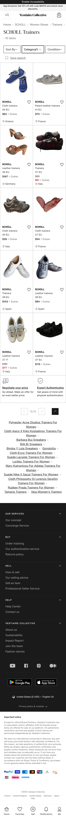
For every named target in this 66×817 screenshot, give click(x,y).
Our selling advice (16, 578)
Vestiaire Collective (20, 623)
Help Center (13, 606)
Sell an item (12, 583)
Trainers (57, 24)
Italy (33, 798)
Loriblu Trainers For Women (31, 461)
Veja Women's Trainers (46, 492)
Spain (56, 796)
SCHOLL (20, 24)
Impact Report (14, 640)
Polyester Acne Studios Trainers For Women (33, 424)
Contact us (12, 612)
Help (8, 600)
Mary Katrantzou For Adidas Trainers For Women (33, 468)
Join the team (14, 646)
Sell (8, 565)
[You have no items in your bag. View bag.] (59, 15)
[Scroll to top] (55, 411)
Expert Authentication (51, 388)
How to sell (12, 572)
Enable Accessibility (33, 2)
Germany (48, 796)
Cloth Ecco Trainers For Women (31, 453)
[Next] (41, 411)
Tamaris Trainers (15, 492)
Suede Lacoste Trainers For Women (31, 457)
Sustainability (14, 635)
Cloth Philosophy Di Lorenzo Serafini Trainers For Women (33, 481)
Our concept (13, 520)
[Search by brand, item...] (6, 15)
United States (35, 796)
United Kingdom (20, 796)
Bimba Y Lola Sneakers (22, 448)
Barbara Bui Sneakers (31, 440)
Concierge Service (17, 525)
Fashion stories (15, 651)
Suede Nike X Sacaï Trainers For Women (31, 474)
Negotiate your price (15, 388)
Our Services (14, 513)
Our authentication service (22, 549)
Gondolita (49, 448)
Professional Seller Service (22, 588)
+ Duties (12, 114)
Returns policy (14, 554)
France (7, 796)
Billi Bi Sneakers (31, 444)
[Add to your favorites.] (29, 102)
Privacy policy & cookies (31, 706)
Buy (7, 537)
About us (11, 630)
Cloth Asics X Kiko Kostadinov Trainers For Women (33, 433)
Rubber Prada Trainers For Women (31, 488)
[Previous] (24, 411)
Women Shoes (39, 24)
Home (7, 24)
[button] (59, 15)
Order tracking (14, 543)
